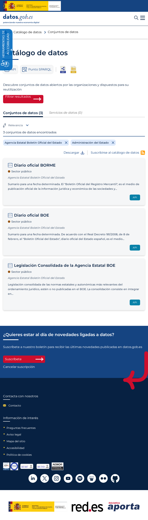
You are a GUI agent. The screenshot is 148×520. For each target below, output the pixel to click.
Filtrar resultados (18, 96)
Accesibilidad (15, 448)
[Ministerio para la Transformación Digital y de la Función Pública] (32, 6)
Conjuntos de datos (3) (23, 113)
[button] (142, 18)
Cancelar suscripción (19, 367)
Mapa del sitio (16, 441)
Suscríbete (13, 359)
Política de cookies (19, 454)
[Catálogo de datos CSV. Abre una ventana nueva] (73, 69)
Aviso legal (14, 434)
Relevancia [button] (15, 125)
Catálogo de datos (27, 32)
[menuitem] (20, 405)
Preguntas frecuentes (21, 428)
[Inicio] (21, 19)
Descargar (71, 152)
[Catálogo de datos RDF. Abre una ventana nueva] (63, 69)
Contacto (14, 405)
